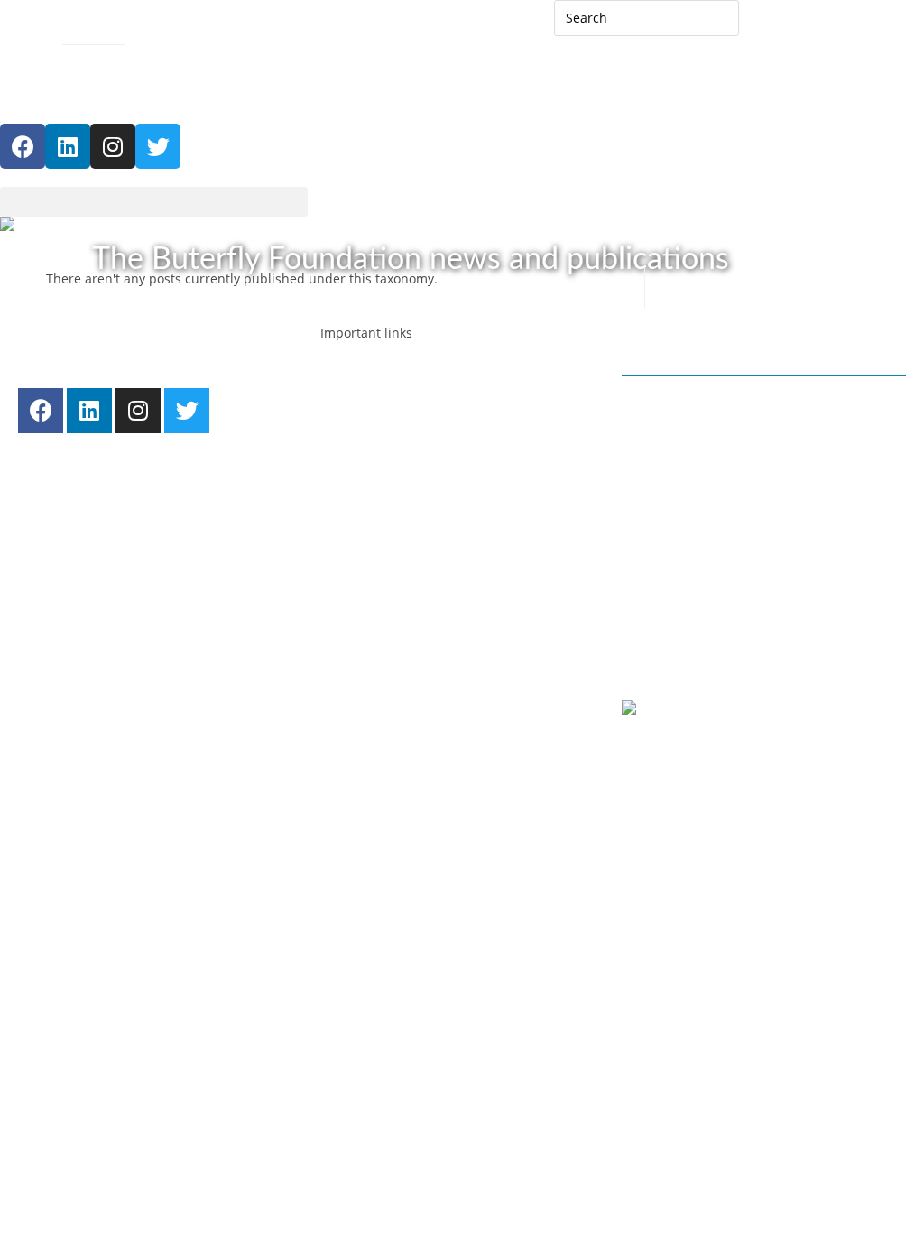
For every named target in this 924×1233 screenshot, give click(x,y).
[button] (154, 202)
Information (396, 450)
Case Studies (400, 654)
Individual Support (417, 472)
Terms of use (782, 655)
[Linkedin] (67, 146)
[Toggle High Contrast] (144, 32)
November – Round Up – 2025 (729, 474)
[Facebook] (22, 146)
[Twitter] (186, 410)
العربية (774, 24)
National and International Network (468, 541)
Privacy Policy (680, 655)
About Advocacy (409, 427)
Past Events (395, 632)
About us (365, 563)
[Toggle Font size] (12, 68)
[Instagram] (112, 146)
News (377, 608)
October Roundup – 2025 (715, 542)
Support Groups (409, 495)
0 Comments (678, 450)
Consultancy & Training (431, 518)
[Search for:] (646, 16)
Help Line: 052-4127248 (96, 97)
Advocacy (366, 404)
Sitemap (87, 33)
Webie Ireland (799, 752)
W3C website (732, 709)
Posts (354, 586)
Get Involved (375, 722)
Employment (376, 382)
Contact (23, 33)
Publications (398, 677)
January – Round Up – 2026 (721, 405)
